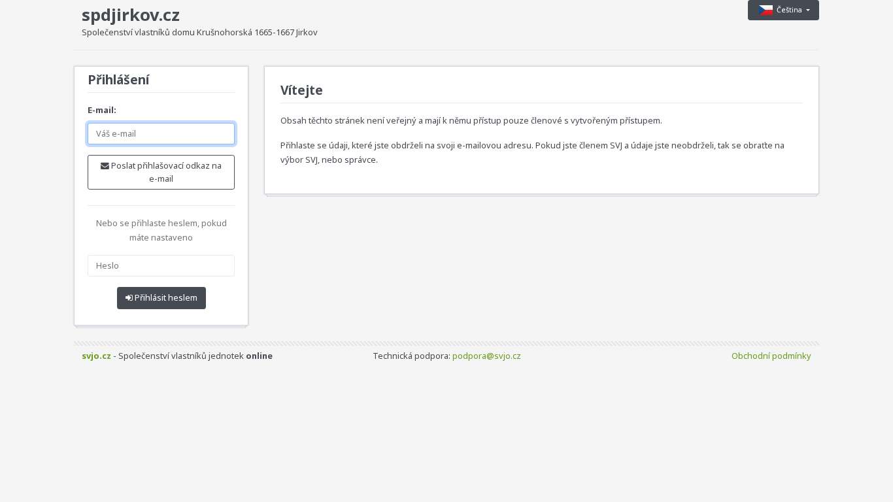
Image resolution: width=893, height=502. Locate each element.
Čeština (790, 9)
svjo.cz (96, 355)
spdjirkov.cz (131, 14)
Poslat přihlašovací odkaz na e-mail (165, 171)
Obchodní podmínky (771, 355)
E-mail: (102, 110)
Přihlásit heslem (165, 297)
